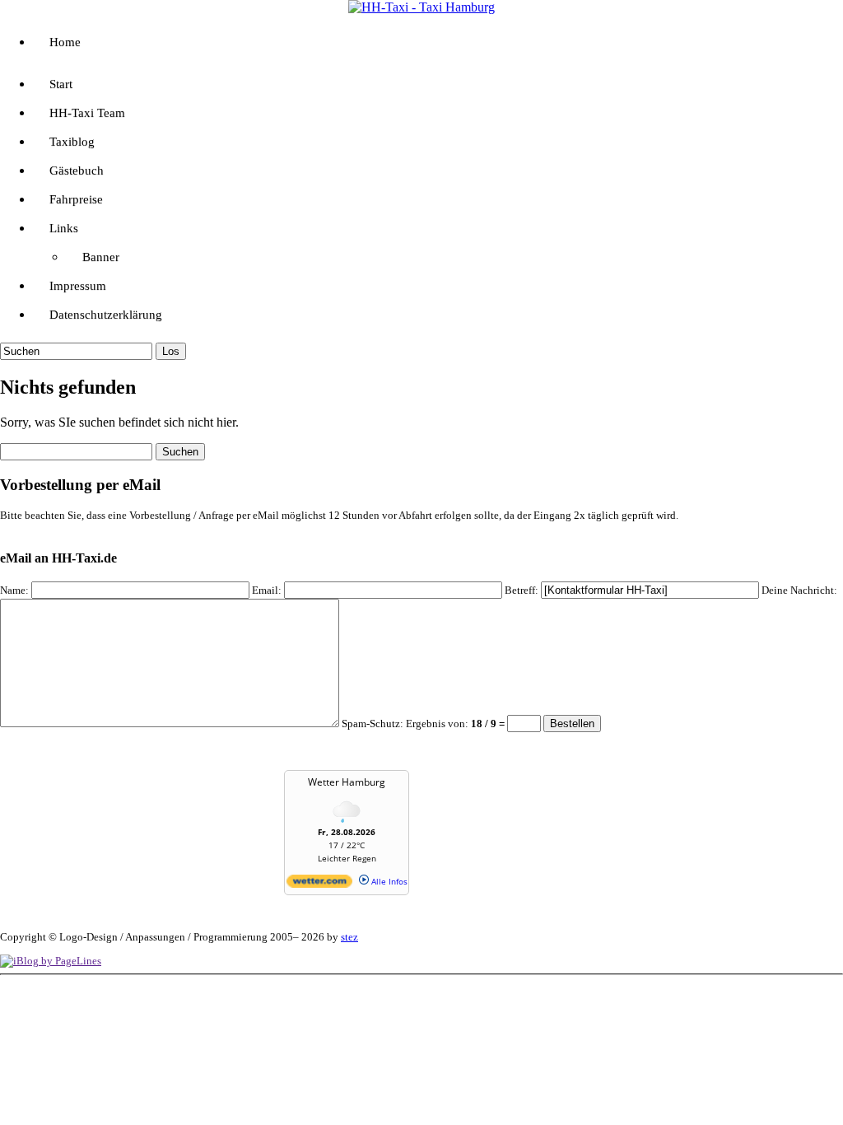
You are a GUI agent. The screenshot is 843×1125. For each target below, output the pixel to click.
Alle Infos (388, 881)
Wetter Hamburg (346, 782)
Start (60, 84)
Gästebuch (76, 170)
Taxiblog (72, 141)
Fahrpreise (76, 199)
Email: (267, 590)
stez (349, 937)
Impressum (77, 285)
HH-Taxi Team (87, 112)
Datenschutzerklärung (105, 314)
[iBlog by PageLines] (50, 961)
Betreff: (521, 590)
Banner (100, 257)
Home (65, 42)
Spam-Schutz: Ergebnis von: (424, 723)
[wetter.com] (319, 884)
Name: (14, 590)
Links (63, 228)
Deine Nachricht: (799, 590)
